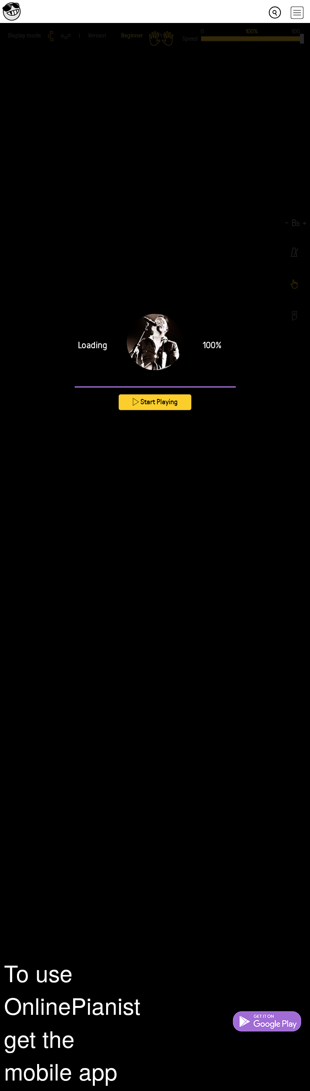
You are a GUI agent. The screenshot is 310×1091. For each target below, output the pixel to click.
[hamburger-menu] (297, 12)
